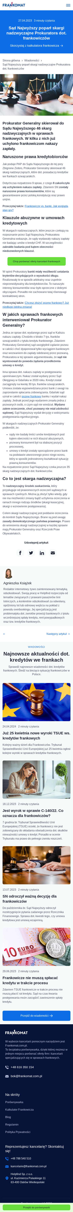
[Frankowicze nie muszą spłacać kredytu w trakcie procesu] (36, 947)
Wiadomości (31, 60)
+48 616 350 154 (22, 1067)
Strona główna (11, 60)
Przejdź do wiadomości (35, 1015)
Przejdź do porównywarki (36, 1207)
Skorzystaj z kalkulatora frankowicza (34, 45)
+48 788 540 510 (21, 1158)
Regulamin (12, 1124)
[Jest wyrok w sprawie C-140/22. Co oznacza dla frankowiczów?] (36, 780)
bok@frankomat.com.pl (26, 1076)
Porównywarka (14, 1102)
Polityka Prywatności (17, 1132)
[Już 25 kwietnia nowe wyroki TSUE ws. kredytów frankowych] (36, 702)
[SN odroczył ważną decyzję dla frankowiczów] (36, 865)
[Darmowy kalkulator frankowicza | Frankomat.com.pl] (14, 5)
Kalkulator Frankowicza (19, 1109)
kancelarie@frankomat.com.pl (29, 1166)
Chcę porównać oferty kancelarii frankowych (36, 261)
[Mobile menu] (68, 5)
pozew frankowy (31, 396)
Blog (8, 1117)
